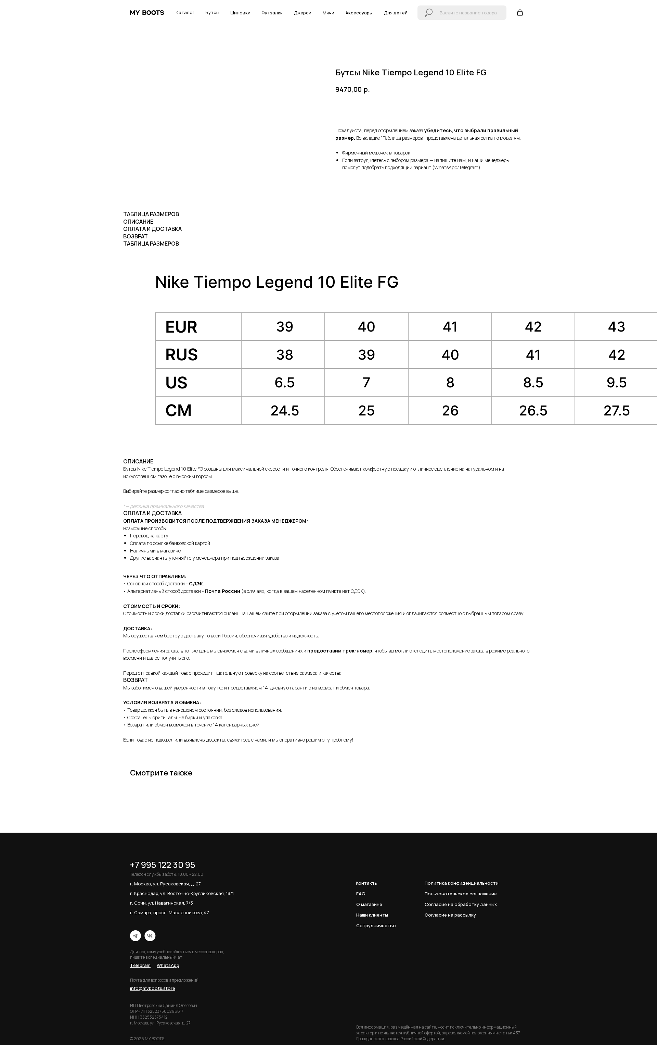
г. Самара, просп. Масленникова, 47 (169, 912)
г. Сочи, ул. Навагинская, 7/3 (161, 903)
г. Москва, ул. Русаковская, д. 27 (165, 884)
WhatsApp (445, 167)
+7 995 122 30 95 (162, 865)
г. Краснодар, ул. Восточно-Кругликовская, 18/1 (182, 893)
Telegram (468, 167)
